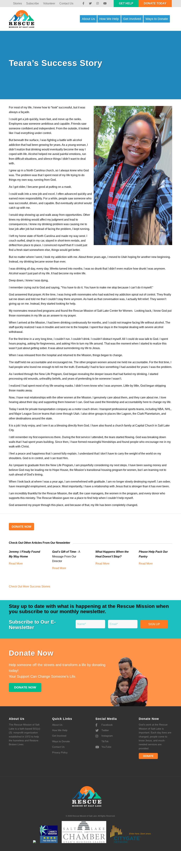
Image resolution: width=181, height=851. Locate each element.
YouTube (106, 746)
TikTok (105, 741)
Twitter (105, 730)
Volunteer (49, 3)
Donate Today (155, 3)
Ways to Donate (61, 741)
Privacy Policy (60, 752)
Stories (17, 3)
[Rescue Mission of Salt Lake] (25, 19)
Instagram (107, 735)
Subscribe (32, 3)
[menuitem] (17, 3)
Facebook (107, 724)
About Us (57, 724)
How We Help (59, 730)
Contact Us (66, 3)
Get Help (126, 3)
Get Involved (59, 735)
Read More (16, 563)
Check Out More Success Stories (30, 586)
